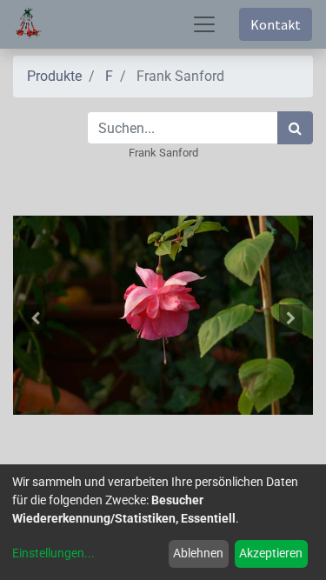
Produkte (54, 76)
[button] (35, 318)
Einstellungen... (53, 553)
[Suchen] (295, 127)
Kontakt (275, 24)
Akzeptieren (271, 553)
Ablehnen (198, 553)
